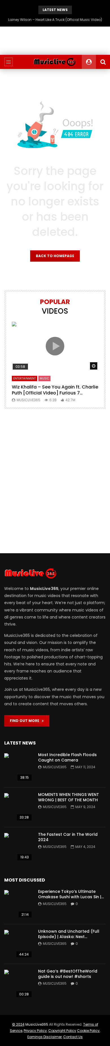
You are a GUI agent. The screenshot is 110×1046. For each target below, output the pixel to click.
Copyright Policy (62, 1030)
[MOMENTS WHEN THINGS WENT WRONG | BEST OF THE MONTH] (18, 807)
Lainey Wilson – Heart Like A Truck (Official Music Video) (55, 19)
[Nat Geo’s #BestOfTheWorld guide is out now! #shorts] (18, 984)
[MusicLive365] (54, 62)
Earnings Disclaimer (44, 1036)
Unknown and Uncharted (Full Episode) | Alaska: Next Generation (68, 936)
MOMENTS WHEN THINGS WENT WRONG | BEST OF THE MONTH (68, 797)
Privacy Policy (35, 1030)
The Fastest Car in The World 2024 (68, 837)
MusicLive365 (36, 1024)
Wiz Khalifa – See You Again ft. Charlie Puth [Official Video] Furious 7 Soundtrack (55, 393)
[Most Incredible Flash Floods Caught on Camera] (18, 767)
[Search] (103, 62)
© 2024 (18, 1024)
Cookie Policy (88, 1030)
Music (44, 378)
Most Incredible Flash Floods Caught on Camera (67, 757)
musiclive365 (28, 400)
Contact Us (73, 1036)
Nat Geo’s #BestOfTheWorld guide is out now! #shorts (67, 973)
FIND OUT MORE (26, 720)
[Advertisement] (55, 481)
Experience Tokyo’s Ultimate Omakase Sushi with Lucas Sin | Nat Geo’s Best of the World (69, 897)
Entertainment (24, 378)
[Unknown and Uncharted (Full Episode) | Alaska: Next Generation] (18, 944)
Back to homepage (55, 255)
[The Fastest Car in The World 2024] (18, 847)
